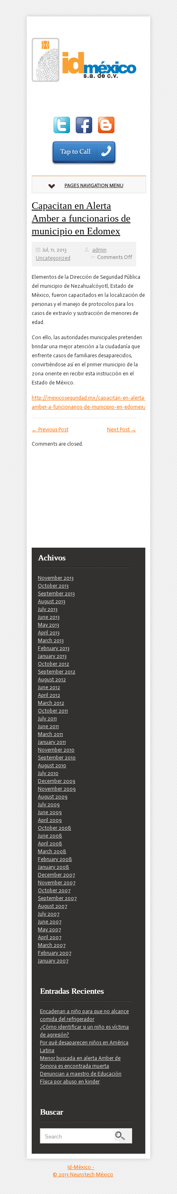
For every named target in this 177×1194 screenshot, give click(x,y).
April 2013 (49, 632)
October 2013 (53, 586)
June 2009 (50, 812)
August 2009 (53, 797)
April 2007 (49, 937)
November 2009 (57, 789)
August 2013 (51, 601)
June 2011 (48, 726)
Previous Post (50, 429)
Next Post (121, 429)
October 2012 (53, 664)
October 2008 (54, 828)
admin (99, 250)
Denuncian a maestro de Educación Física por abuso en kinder (80, 1078)
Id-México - (81, 1167)
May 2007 (49, 929)
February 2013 (54, 648)
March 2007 (51, 945)
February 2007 (54, 953)
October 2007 (54, 890)
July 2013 (48, 609)
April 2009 (50, 820)
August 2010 (52, 765)
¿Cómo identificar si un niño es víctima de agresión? (84, 1031)
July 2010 (48, 773)
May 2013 (48, 625)
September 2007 (57, 898)
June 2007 (49, 922)
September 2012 (56, 672)
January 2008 (53, 867)
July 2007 (48, 914)
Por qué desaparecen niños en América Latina (84, 1046)
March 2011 (50, 734)
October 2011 (53, 711)
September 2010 (57, 757)
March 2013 (51, 640)
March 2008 (52, 851)
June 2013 (49, 617)
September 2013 (56, 593)
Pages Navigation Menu (94, 185)
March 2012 (51, 703)
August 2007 (52, 906)
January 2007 (53, 961)
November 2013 (56, 578)
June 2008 (50, 836)
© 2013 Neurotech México (83, 1174)
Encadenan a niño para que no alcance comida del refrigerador (84, 1015)
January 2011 (52, 742)
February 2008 (55, 859)
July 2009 (49, 804)
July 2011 (47, 718)
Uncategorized (53, 258)
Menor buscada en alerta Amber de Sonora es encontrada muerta (80, 1062)
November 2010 (56, 750)
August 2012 (52, 679)
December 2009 (56, 781)
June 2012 (49, 687)
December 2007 (56, 875)
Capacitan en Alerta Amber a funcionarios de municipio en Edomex (81, 218)
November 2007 (56, 882)
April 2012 (49, 695)
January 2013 (52, 656)
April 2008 (50, 843)
